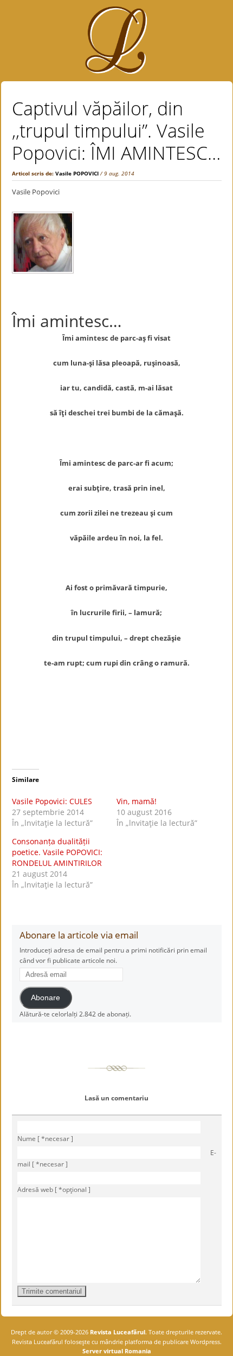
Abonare (45, 998)
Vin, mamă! (136, 801)
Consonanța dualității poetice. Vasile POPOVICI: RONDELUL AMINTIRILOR (57, 852)
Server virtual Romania (116, 1351)
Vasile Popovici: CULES (52, 801)
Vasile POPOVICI (77, 173)
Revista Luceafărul (116, 1332)
